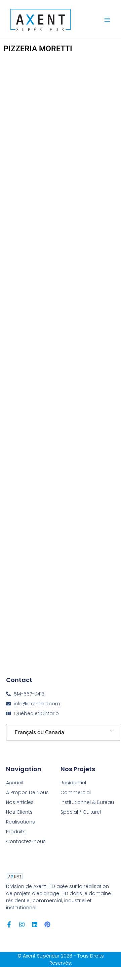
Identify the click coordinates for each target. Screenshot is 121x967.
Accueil (14, 782)
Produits (16, 831)
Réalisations (20, 821)
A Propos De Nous (27, 792)
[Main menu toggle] (107, 20)
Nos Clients (19, 812)
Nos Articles (20, 802)
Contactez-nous (26, 841)
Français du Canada (39, 732)
